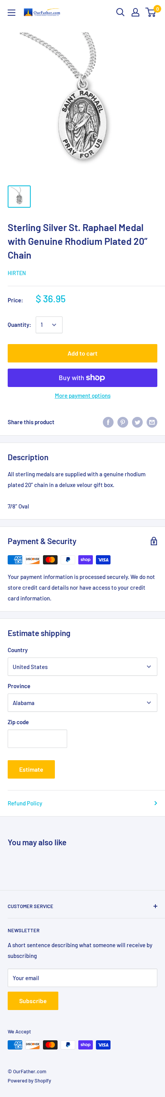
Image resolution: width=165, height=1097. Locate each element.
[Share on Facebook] (108, 422)
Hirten (17, 273)
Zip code (18, 721)
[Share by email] (152, 422)
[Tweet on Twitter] (137, 422)
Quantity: (19, 324)
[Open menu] (11, 13)
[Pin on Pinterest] (122, 422)
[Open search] (120, 12)
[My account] (135, 12)
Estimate (31, 769)
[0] (151, 12)
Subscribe (33, 1000)
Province (19, 685)
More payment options (83, 395)
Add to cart (82, 353)
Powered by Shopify (29, 1080)
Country (18, 649)
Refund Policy (25, 803)
